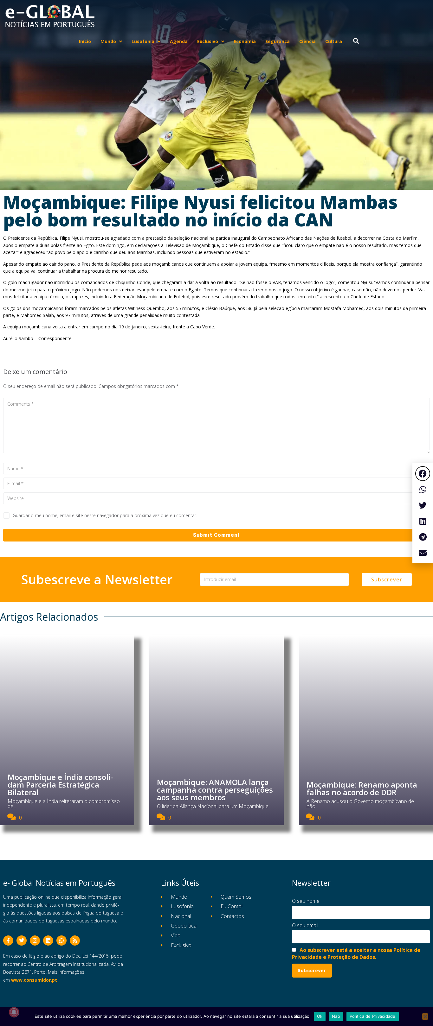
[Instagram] (35, 940)
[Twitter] (21, 940)
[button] (423, 473)
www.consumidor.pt (34, 980)
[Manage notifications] (14, 1012)
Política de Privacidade (373, 1016)
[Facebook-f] (8, 940)
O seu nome (306, 900)
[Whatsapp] (61, 940)
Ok (320, 1016)
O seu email (305, 925)
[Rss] (75, 940)
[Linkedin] (48, 940)
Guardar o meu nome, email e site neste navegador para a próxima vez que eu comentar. (105, 515)
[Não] (425, 1016)
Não (336, 1016)
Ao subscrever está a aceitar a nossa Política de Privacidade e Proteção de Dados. (356, 953)
